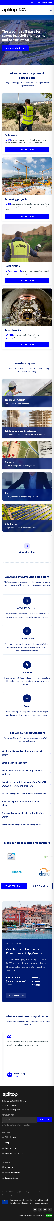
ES (28, 2)
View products (13, 48)
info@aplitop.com (12, 1109)
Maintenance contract (14, 1153)
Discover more (27, 149)
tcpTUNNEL (9, 335)
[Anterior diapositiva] (6, 1056)
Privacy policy (44, 1192)
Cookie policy (7, 1195)
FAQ (7, 1142)
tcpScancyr (9, 338)
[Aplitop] (14, 10)
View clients (40, 885)
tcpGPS (8, 140)
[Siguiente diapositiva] (47, 1056)
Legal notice (30, 1192)
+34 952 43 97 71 (11, 1105)
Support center (10, 1148)
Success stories (11, 1178)
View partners (14, 885)
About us (9, 1167)
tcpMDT (8, 204)
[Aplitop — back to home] (10, 1094)
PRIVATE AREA (45, 2)
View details (15, 995)
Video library (9, 1137)
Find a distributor (12, 1172)
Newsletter (8, 1115)
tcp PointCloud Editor (14, 271)
